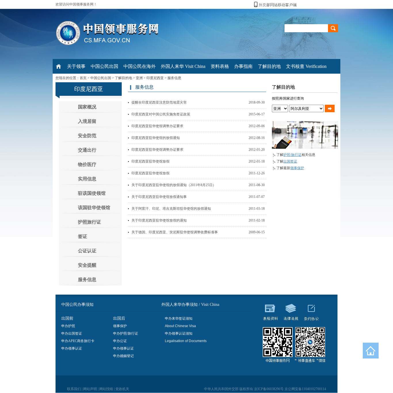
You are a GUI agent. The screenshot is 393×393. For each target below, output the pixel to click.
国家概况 (87, 106)
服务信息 (174, 78)
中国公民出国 (100, 78)
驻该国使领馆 (92, 193)
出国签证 (290, 161)
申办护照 (68, 326)
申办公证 (120, 341)
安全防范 (87, 135)
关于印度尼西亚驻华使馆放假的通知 (159, 220)
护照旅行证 (89, 222)
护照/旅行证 (292, 155)
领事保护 (297, 168)
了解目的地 (123, 78)
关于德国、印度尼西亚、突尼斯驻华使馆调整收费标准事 (174, 232)
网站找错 (106, 389)
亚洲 (139, 78)
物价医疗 (87, 164)
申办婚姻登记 (123, 356)
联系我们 (74, 389)
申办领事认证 (71, 348)
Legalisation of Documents (186, 341)
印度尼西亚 (155, 78)
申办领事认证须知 (178, 333)
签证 (82, 236)
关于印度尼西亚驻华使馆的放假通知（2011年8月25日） (173, 185)
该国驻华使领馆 (94, 207)
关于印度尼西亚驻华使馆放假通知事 (159, 197)
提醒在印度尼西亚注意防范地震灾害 (159, 102)
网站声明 (90, 389)
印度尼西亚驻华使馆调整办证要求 (157, 126)
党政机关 (122, 389)
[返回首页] (371, 350)
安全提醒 (87, 265)
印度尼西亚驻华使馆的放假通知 (155, 138)
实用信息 (87, 178)
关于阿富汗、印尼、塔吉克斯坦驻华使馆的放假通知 (171, 209)
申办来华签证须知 (178, 318)
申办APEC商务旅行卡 (77, 341)
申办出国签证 (71, 333)
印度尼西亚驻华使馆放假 (150, 161)
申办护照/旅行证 (125, 333)
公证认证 (87, 250)
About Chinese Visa (180, 326)
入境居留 (87, 121)
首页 (83, 78)
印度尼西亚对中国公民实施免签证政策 (160, 114)
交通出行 (87, 150)
